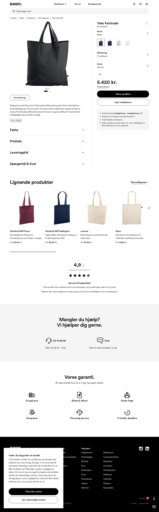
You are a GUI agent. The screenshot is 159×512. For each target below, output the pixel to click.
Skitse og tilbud (123, 94)
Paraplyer (107, 465)
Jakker (84, 483)
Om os (77, 4)
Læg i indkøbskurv (123, 102)
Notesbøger (87, 457)
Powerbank (86, 479)
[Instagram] (141, 449)
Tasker (21, 18)
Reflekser (107, 474)
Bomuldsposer (43, 18)
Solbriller (107, 479)
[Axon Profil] (16, 4)
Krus (83, 465)
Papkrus (107, 483)
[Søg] (13, 11)
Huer (83, 474)
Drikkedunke (109, 470)
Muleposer (31, 18)
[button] (123, 33)
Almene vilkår (144, 503)
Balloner (85, 487)
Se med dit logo (20, 98)
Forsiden (13, 18)
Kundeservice (94, 4)
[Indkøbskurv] (146, 4)
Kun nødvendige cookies (33, 499)
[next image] (82, 53)
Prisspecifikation (103, 87)
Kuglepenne (86, 452)
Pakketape (86, 470)
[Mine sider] (134, 4)
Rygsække (108, 487)
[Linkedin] (147, 449)
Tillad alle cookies (33, 491)
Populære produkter (67, 457)
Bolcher (84, 461)
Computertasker (111, 457)
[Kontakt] (154, 498)
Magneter (108, 461)
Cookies (134, 503)
